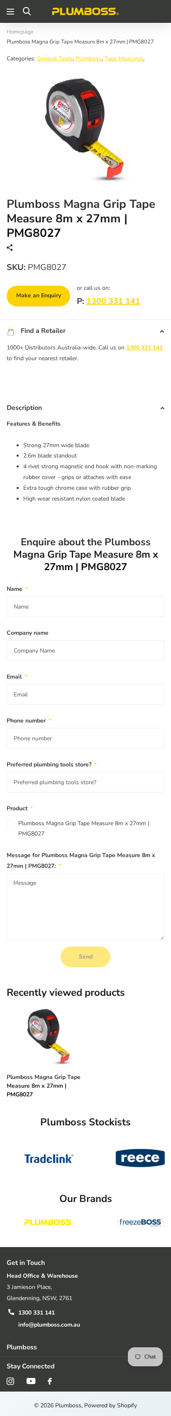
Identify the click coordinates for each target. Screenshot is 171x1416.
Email (17, 677)
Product (20, 808)
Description (24, 407)
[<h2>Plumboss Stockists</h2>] (49, 1158)
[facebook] (50, 1381)
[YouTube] (31, 1381)
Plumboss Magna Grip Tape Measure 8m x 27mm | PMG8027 (83, 828)
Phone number (29, 721)
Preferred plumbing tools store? (52, 764)
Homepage (20, 32)
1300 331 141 (113, 301)
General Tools (55, 59)
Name (17, 589)
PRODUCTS (11, 11)
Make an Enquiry (38, 295)
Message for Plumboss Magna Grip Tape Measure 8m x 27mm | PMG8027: (81, 860)
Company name (28, 633)
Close (85, 1347)
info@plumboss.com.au (49, 1325)
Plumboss (89, 59)
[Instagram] (10, 1381)
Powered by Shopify (110, 1405)
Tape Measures (124, 59)
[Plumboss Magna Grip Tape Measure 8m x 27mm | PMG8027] (49, 1035)
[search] (27, 11)
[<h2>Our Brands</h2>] (49, 1222)
